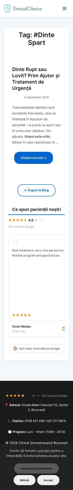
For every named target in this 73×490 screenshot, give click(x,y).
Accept (48, 480)
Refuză (24, 480)
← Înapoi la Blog (36, 190)
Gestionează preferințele (36, 468)
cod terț (43, 451)
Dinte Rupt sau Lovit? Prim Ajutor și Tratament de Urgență (35, 79)
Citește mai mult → (33, 157)
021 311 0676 (56, 421)
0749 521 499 (34, 421)
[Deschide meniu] (64, 8)
